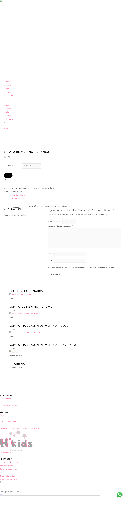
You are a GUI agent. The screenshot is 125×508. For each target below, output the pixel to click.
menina (13, 192)
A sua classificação (55, 222)
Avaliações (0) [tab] (14, 199)
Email (50, 261)
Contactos (9, 96)
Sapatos (39, 188)
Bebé (26, 188)
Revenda (9, 92)
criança (6, 192)
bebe (52, 188)
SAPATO (20, 192)
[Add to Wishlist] (8, 175)
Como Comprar (5, 399)
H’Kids (8, 82)
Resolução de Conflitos (8, 473)
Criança (32, 188)
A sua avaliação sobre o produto (60, 226)
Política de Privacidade (8, 479)
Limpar (43, 166)
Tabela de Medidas (7, 466)
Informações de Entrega (9, 462)
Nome (50, 254)
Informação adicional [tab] (17, 195)
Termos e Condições (7, 476)
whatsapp (119, 493)
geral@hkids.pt (5, 453)
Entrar (8, 99)
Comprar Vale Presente (8, 405)
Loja (7, 89)
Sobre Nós (9, 85)
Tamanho (12, 166)
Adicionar (14, 184)
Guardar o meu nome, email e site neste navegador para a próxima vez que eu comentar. (82, 267)
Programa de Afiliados (8, 422)
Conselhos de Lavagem (8, 469)
